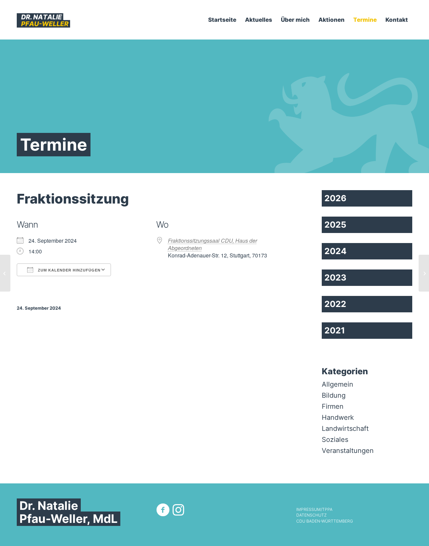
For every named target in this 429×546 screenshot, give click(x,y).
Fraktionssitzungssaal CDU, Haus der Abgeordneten (212, 244)
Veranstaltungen (348, 451)
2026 (335, 198)
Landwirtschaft (345, 428)
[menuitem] (222, 20)
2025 (335, 225)
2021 (334, 330)
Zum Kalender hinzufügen (69, 270)
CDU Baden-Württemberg (324, 521)
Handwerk (338, 417)
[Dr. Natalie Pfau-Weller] (43, 20)
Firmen (333, 406)
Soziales (335, 440)
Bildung (334, 395)
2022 (335, 304)
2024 (335, 251)
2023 (335, 277)
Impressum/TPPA (314, 509)
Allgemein (337, 384)
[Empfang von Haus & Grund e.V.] (5, 273)
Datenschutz (311, 515)
